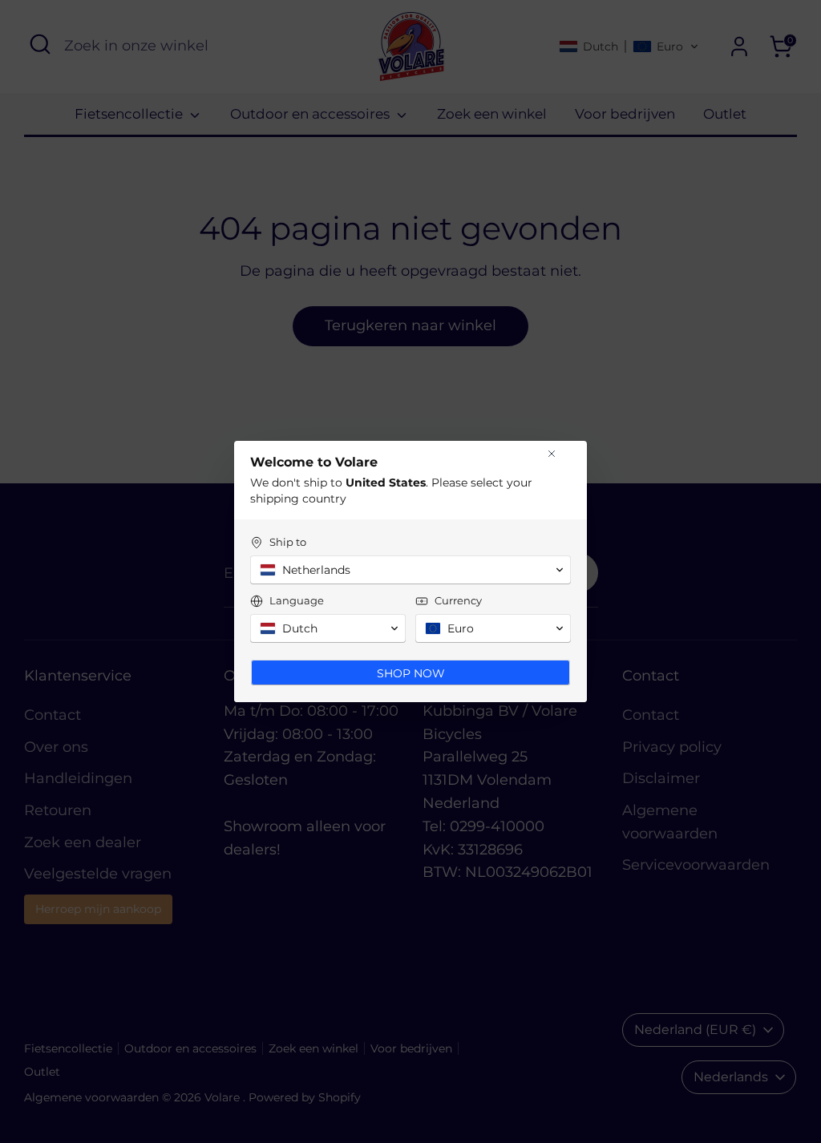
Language (296, 600)
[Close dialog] (551, 453)
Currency (458, 600)
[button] (410, 569)
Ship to (287, 541)
